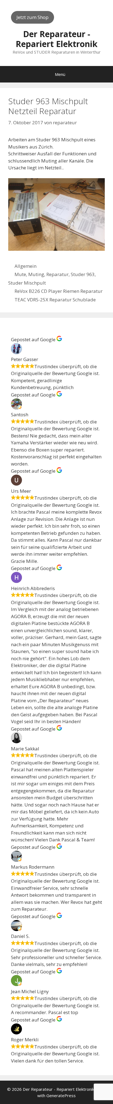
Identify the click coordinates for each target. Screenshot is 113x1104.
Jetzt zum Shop (32, 17)
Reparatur (57, 274)
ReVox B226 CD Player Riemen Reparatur (59, 291)
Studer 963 (83, 274)
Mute (20, 274)
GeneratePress (61, 1095)
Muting (36, 274)
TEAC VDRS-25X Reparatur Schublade (55, 299)
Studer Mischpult (27, 283)
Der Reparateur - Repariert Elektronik (56, 38)
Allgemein (25, 266)
